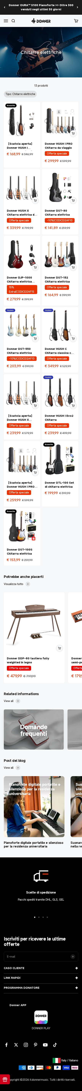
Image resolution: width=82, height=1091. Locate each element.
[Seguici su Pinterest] (35, 1044)
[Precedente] (4, 7)
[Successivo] (77, 7)
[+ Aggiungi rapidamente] (73, 133)
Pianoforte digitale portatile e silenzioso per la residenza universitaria (33, 844)
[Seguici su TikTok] (55, 1044)
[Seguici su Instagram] (25, 1044)
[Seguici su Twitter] (16, 1044)
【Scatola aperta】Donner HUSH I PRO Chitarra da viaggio (21, 486)
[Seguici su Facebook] (6, 1044)
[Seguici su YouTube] (45, 1044)
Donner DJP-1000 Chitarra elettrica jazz (19, 281)
